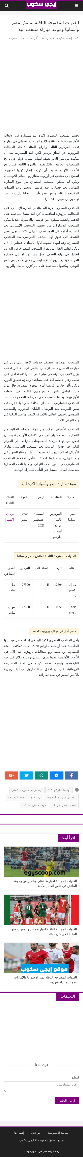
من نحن (35, 1132)
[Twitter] (26, 775)
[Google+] (11, 775)
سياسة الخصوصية (58, 1132)
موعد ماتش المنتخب (34, 805)
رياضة (45, 38)
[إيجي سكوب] (42, 5)
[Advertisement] (41, 87)
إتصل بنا (19, 1132)
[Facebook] (71, 775)
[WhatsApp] (41, 775)
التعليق (75, 1077)
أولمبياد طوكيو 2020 (59, 790)
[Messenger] (56, 775)
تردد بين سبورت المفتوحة (61, 797)
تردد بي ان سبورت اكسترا (27, 790)
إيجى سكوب (64, 38)
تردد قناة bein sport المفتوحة (24, 797)
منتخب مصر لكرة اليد (63, 805)
